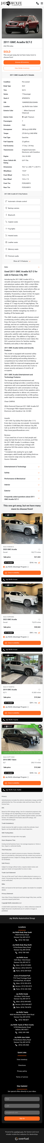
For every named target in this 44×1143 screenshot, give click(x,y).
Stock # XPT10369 (8, 757)
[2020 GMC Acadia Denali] (22, 528)
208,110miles (36, 763)
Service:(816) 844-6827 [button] (23, 1004)
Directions (22, 1065)
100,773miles (36, 552)
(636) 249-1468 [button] (23, 1032)
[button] (37, 3)
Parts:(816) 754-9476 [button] (23, 1007)
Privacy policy (22, 1071)
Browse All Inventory (22, 62)
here (35, 897)
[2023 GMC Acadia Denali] (22, 599)
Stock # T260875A (8, 687)
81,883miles (36, 692)
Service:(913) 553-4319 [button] (23, 986)
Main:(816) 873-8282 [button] (23, 965)
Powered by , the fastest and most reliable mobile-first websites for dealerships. (22, 1133)
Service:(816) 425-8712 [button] (23, 968)
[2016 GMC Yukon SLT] (22, 739)
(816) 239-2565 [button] (23, 1045)
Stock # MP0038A (8, 617)
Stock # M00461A (8, 547)
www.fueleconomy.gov (8, 819)
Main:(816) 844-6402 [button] (23, 1002)
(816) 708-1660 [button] (23, 940)
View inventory (22, 1059)
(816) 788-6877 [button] (23, 1020)
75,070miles (36, 622)
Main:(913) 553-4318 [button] (23, 983)
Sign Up (22, 1118)
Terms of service (22, 1077)
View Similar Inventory (22, 68)
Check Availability (13, 573)
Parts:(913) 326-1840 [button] (23, 989)
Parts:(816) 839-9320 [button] (23, 971)
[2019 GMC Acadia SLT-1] (22, 669)
